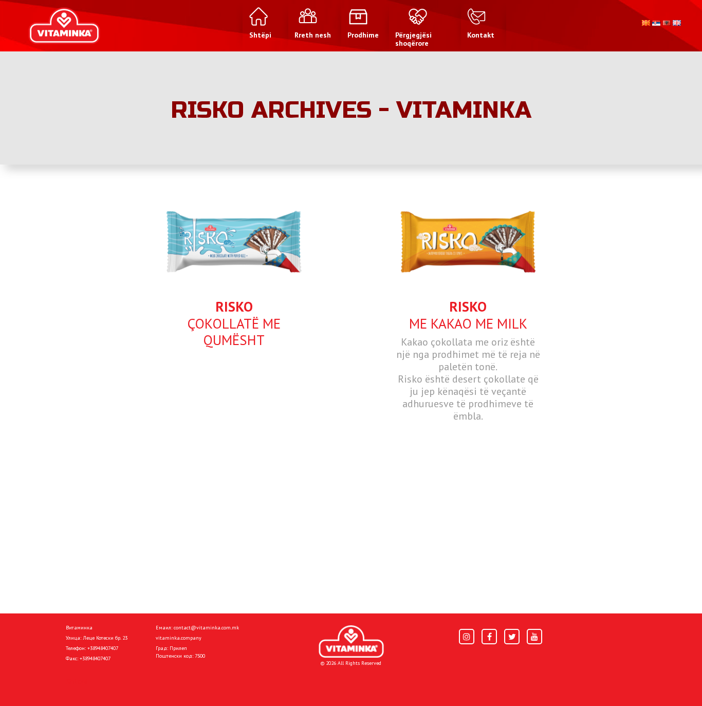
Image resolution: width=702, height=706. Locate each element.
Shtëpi (76, 681)
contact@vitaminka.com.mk (206, 627)
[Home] (351, 641)
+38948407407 (102, 648)
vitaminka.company (178, 638)
